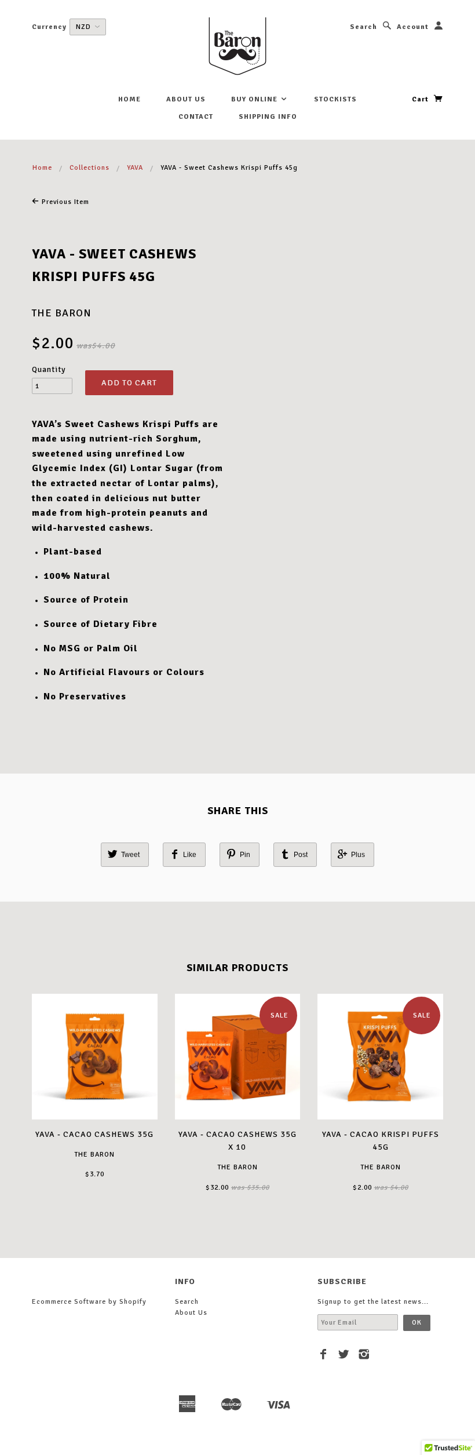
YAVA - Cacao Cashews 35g (94, 1134)
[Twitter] (344, 1354)
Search (363, 27)
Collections (89, 167)
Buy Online (255, 99)
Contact (195, 116)
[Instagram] (364, 1354)
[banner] (237, 46)
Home (129, 99)
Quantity (49, 369)
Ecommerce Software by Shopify (89, 1301)
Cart (421, 99)
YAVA (135, 167)
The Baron (62, 313)
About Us (186, 99)
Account (413, 27)
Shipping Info (268, 116)
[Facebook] (323, 1354)
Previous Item (64, 202)
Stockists (335, 99)
